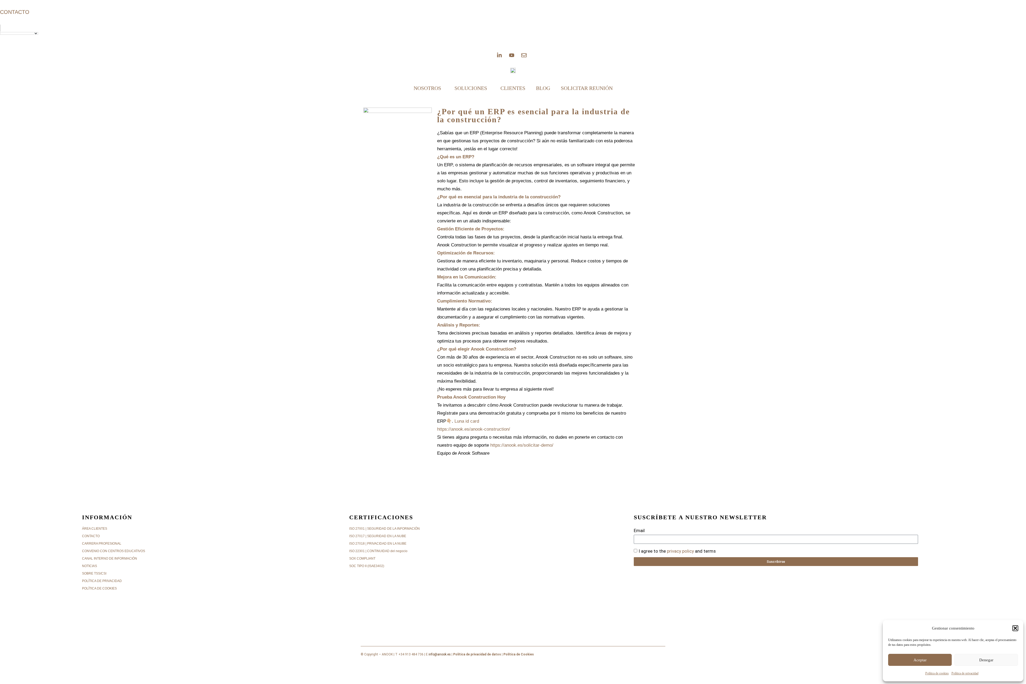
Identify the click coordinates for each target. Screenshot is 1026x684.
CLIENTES (512, 88)
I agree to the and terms (677, 551)
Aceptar (920, 660)
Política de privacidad (964, 673)
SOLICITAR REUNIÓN (587, 88)
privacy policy (680, 551)
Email (639, 530)
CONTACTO (14, 12)
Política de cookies (937, 673)
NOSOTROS (427, 88)
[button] (1015, 628)
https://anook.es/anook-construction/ (473, 429)
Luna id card (466, 421)
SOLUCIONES (470, 88)
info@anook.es (440, 654)
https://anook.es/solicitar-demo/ (521, 445)
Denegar (986, 660)
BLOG (543, 88)
